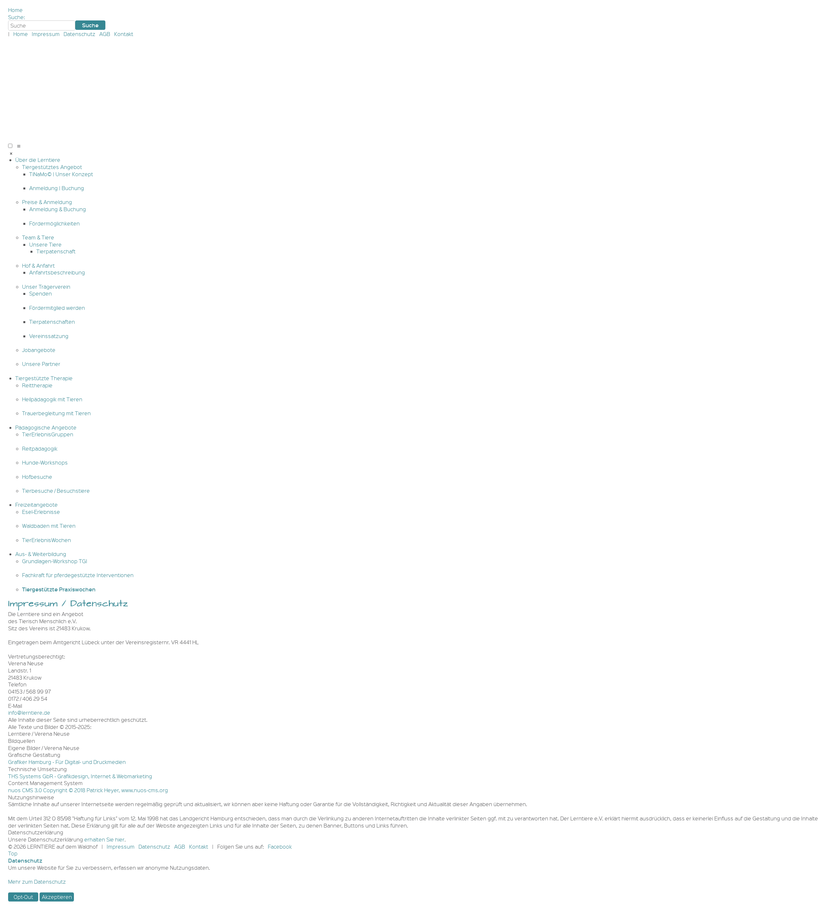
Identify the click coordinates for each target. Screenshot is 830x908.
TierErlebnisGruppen (47, 434)
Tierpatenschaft (56, 251)
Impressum (46, 33)
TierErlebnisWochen (46, 540)
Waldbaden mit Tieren (49, 525)
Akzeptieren (57, 896)
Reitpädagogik (39, 448)
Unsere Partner (41, 363)
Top (13, 853)
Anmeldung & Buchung (57, 209)
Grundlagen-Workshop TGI (54, 561)
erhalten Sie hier (104, 839)
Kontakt (123, 33)
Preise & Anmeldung (47, 202)
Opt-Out (23, 896)
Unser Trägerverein (46, 286)
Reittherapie (37, 385)
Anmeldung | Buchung (56, 188)
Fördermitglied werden (57, 307)
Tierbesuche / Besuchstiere (56, 490)
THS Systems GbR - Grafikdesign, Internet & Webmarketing (80, 776)
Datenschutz (79, 33)
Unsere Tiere (45, 244)
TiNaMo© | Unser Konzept (61, 174)
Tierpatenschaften (52, 321)
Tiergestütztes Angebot (52, 166)
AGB (104, 33)
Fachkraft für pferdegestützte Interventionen (78, 575)
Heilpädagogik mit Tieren (52, 399)
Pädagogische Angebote (46, 427)
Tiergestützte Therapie (44, 378)
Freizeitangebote (36, 504)
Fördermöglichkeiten (54, 223)
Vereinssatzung (48, 336)
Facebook (280, 846)
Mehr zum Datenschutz (37, 881)
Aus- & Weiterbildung (40, 554)
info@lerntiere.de (29, 712)
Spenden (40, 293)
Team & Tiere (38, 237)
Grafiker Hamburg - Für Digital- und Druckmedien (67, 761)
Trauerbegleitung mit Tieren (56, 413)
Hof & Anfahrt (38, 265)
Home (15, 9)
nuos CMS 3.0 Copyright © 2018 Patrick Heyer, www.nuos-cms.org (88, 790)
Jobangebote (38, 349)
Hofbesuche (37, 476)
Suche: (16, 17)
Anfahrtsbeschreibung (57, 272)
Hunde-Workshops (45, 462)
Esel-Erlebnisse (41, 511)
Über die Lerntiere (37, 159)
